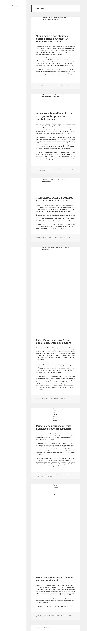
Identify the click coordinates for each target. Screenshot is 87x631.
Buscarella (58, 615)
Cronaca (51, 85)
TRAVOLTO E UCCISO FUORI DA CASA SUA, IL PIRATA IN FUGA (54, 199)
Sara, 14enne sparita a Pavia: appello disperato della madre (53, 341)
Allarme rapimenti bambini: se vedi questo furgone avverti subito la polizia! (54, 116)
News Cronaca (12, 6)
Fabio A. (46, 475)
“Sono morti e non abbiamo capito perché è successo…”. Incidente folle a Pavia (52, 38)
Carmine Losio (66, 475)
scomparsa (62, 398)
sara (59, 398)
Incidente (57, 85)
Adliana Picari (59, 475)
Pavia (61, 85)
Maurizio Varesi (64, 615)
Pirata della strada (66, 237)
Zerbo (37, 170)
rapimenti (68, 169)
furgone (61, 169)
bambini (57, 169)
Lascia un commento (68, 85)
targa (72, 169)
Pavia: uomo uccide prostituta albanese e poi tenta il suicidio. (54, 427)
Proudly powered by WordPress (43, 628)
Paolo (46, 85)
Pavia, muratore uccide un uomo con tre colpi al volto (55, 579)
